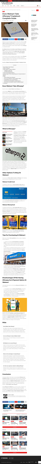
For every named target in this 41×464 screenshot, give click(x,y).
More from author (24, 414)
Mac (3, 421)
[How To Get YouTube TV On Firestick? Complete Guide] (3, 135)
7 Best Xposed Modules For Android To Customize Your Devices (9, 138)
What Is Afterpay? (6, 68)
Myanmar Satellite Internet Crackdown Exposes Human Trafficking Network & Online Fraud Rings (23, 423)
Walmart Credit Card (8, 70)
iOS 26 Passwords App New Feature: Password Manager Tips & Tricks (22, 449)
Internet (12, 421)
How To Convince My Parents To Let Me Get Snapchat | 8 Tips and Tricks (9, 141)
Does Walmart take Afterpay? (9, 77)
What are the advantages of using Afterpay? (12, 80)
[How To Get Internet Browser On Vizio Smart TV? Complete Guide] (3, 145)
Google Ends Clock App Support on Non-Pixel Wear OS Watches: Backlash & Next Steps (6, 449)
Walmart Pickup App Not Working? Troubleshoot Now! (16, 62)
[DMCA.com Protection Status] (33, 15)
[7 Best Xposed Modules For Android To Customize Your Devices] (3, 138)
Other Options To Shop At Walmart (9, 69)
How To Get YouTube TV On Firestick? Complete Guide (9, 135)
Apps (3, 11)
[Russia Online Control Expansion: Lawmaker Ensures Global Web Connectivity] (15, 418)
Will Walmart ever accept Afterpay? (11, 79)
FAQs (4, 76)
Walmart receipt (13, 168)
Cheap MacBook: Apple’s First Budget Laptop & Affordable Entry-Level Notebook (14, 449)
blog (11, 458)
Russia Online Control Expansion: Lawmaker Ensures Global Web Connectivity (14, 423)
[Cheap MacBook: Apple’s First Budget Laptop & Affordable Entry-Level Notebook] (15, 443)
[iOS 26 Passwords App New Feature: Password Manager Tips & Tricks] (23, 443)
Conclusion (5, 83)
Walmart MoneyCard (8, 71)
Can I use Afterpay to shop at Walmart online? (12, 78)
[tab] (18, 414)
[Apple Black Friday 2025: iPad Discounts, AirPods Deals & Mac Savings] (6, 418)
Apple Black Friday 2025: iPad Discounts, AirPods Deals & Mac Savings (6, 423)
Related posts (19, 414)
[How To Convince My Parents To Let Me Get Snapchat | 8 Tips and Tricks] (3, 141)
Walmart (9, 91)
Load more (14, 452)
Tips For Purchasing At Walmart (8, 72)
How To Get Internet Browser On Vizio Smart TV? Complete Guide (9, 144)
